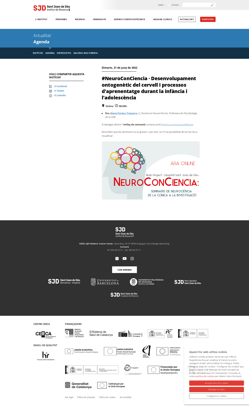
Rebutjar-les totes (217, 389)
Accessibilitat (125, 397)
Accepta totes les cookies (216, 383)
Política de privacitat (86, 397)
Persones (61, 19)
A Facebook (60, 86)
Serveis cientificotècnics (129, 19)
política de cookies (205, 376)
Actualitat (187, 19)
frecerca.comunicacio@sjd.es (177, 124)
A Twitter (59, 90)
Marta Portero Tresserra (123, 113)
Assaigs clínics (162, 19)
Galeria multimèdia (85, 53)
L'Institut (41, 19)
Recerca (80, 19)
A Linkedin (60, 95)
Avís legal (69, 397)
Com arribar (124, 269)
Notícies (38, 53)
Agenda (41, 42)
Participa (208, 19)
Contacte (175, 4)
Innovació (99, 19)
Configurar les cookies (217, 396)
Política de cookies (107, 397)
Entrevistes (64, 53)
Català (160, 4)
